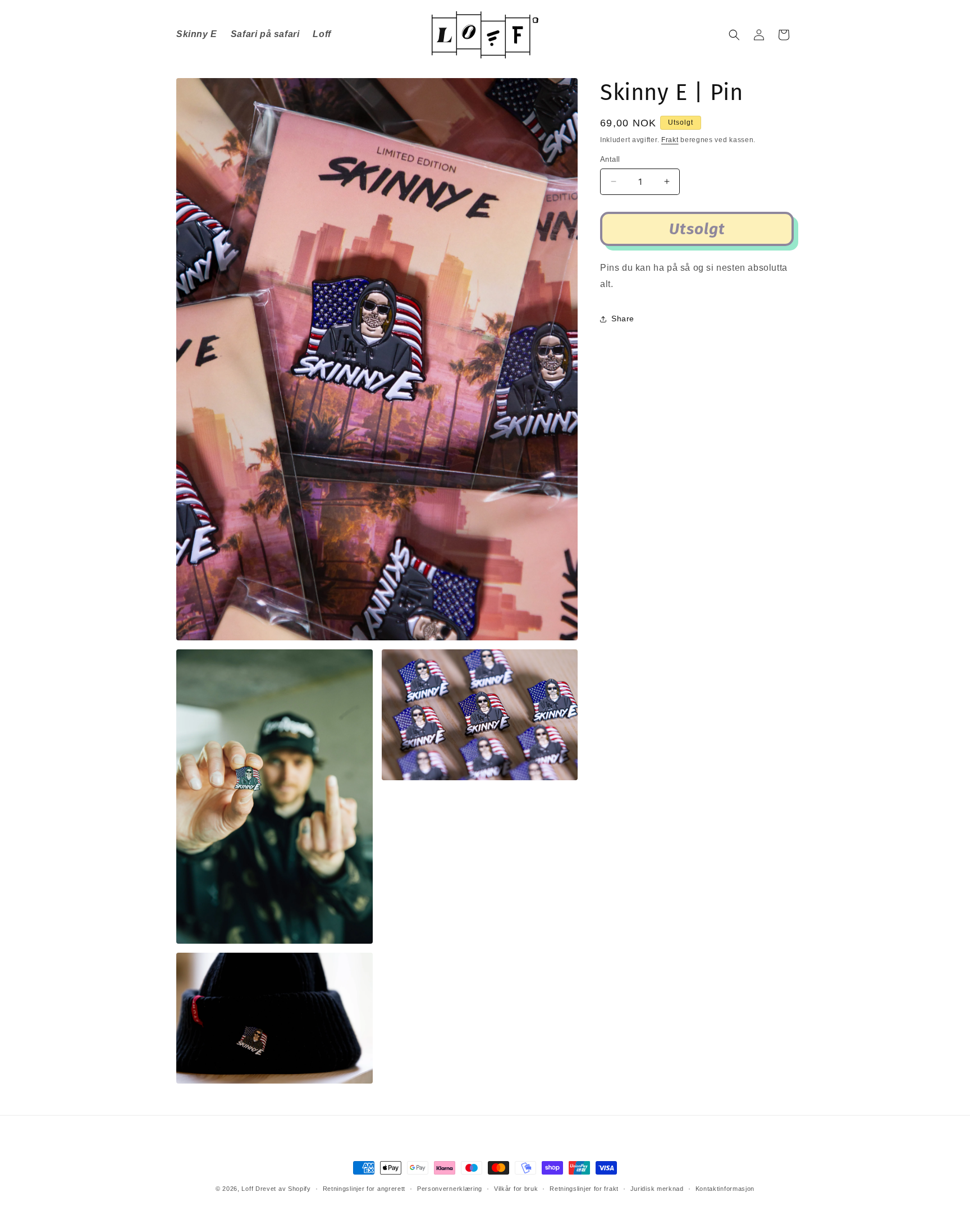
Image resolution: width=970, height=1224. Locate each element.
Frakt (670, 140)
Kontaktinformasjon (725, 1188)
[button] (734, 34)
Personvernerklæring (449, 1188)
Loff (247, 1188)
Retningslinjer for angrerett (364, 1188)
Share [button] (622, 318)
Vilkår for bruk (516, 1188)
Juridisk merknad (657, 1188)
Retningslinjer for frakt (584, 1188)
